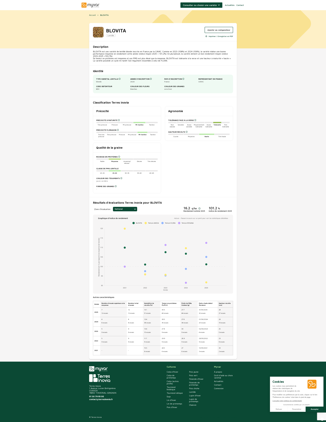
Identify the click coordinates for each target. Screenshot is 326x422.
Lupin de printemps (193, 400)
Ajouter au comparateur (218, 30)
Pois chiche (194, 388)
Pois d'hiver (172, 407)
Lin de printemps (174, 404)
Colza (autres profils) (173, 382)
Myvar (90, 5)
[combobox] (125, 209)
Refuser (279, 409)
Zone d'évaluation (102, 209)
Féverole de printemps (194, 383)
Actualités (229, 5)
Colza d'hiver (172, 372)
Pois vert (193, 375)
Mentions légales (230, 417)
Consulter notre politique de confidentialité (287, 401)
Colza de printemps (171, 376)
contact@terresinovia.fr (101, 399)
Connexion (218, 388)
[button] (322, 419)
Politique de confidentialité (210, 417)
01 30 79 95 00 (96, 396)
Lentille (192, 392)
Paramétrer (296, 409)
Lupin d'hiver (195, 395)
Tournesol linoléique (171, 388)
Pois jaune (193, 372)
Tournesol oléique (175, 393)
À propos (218, 372)
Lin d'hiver (171, 400)
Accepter (314, 409)
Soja (169, 396)
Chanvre (192, 405)
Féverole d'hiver (196, 379)
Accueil (92, 15)
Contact (240, 5)
